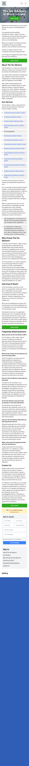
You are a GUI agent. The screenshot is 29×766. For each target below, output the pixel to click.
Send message (14, 543)
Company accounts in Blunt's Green (14, 112)
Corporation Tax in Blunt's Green (13, 140)
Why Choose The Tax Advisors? (12, 558)
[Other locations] (21, 3)
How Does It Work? (8, 560)
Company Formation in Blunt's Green (15, 144)
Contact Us (6, 566)
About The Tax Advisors (10, 552)
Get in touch (14, 18)
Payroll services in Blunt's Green (13, 121)
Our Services (7, 555)
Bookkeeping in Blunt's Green (13, 136)
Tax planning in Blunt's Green (12, 117)
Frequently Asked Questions (11, 563)
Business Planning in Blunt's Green (14, 148)
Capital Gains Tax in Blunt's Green (14, 171)
